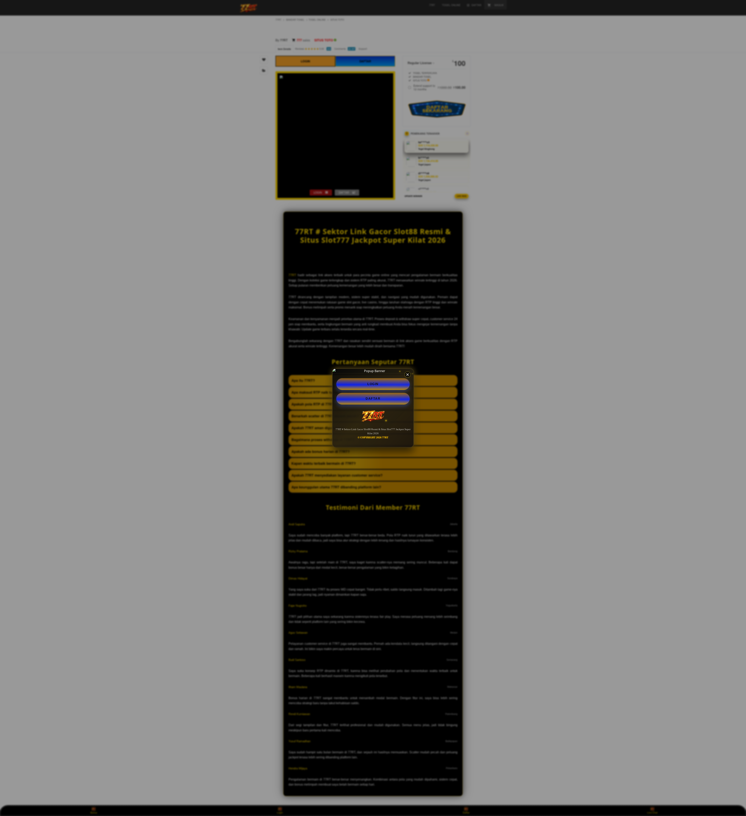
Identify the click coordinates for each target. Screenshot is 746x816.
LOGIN (373, 384)
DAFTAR (373, 398)
